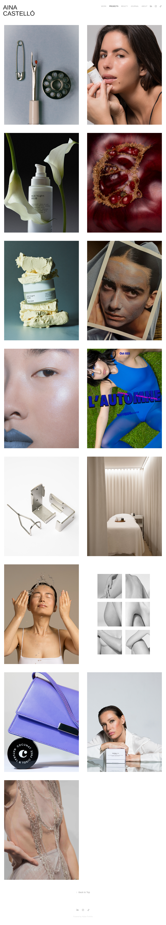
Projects (113, 6)
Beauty (124, 6)
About (144, 6)
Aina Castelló (19, 10)
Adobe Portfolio (87, 916)
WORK (103, 6)
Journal (135, 6)
